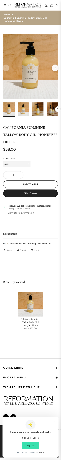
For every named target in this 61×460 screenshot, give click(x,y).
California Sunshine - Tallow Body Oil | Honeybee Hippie (30, 322)
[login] (45, 5)
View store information (21, 212)
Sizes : (9, 158)
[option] (30, 66)
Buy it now (31, 193)
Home (7, 14)
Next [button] (55, 68)
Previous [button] (6, 68)
